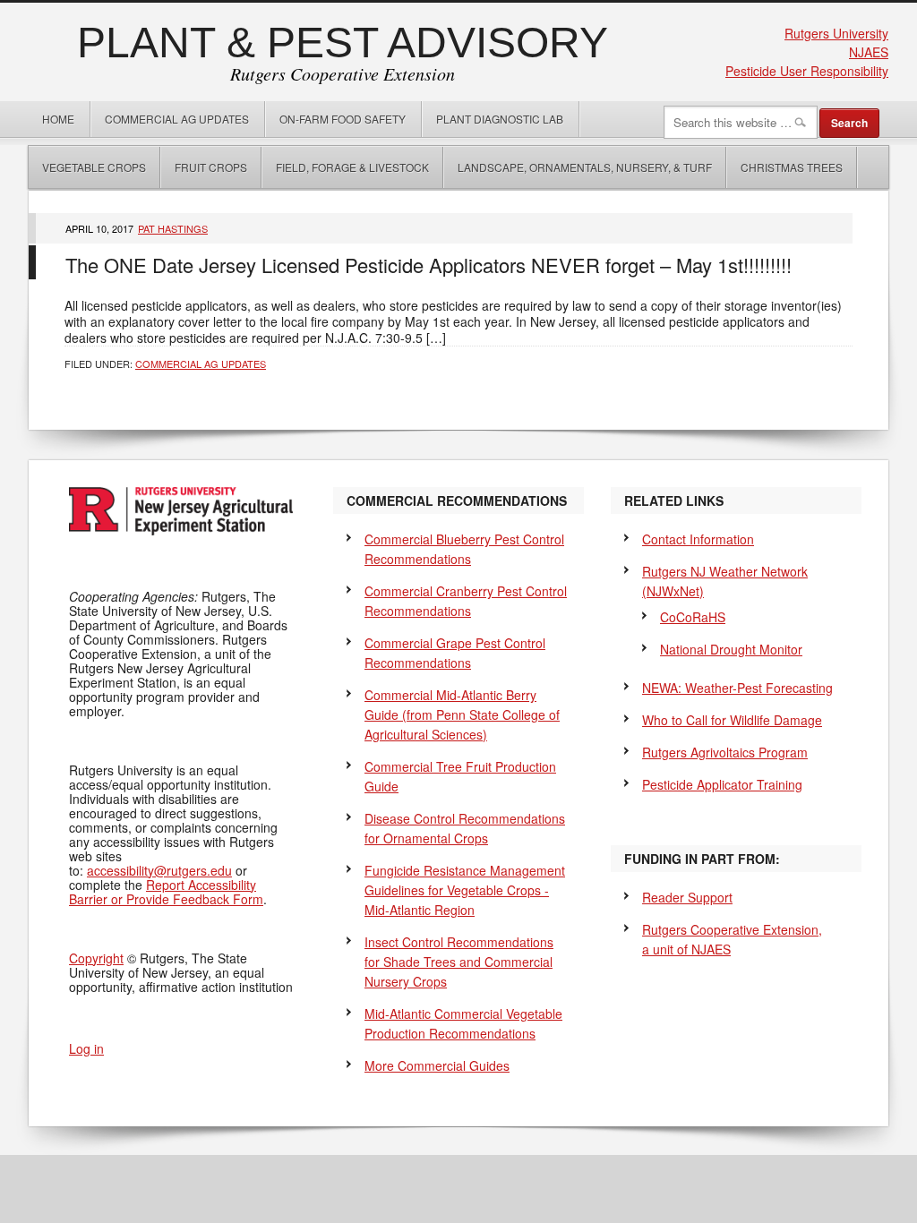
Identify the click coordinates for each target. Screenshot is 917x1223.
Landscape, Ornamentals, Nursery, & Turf (585, 167)
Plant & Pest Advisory (342, 42)
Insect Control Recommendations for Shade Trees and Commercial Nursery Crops (458, 961)
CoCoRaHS (692, 617)
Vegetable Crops (87, 167)
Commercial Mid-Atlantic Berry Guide (462, 714)
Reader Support (687, 897)
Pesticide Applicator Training (722, 784)
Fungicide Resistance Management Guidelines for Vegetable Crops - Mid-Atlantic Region (464, 890)
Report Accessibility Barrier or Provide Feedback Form (166, 892)
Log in (86, 1048)
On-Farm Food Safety (342, 118)
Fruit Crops (211, 167)
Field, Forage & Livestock (352, 167)
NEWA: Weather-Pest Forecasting (737, 688)
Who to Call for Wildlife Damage (732, 720)
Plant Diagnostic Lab (499, 118)
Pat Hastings (173, 228)
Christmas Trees (792, 167)
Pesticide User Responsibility (806, 71)
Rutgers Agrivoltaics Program (725, 752)
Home (58, 118)
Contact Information (698, 539)
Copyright (96, 958)
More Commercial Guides (437, 1065)
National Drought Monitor (731, 649)
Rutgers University (836, 33)
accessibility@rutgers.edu (159, 870)
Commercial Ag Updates (177, 118)
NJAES (868, 52)
